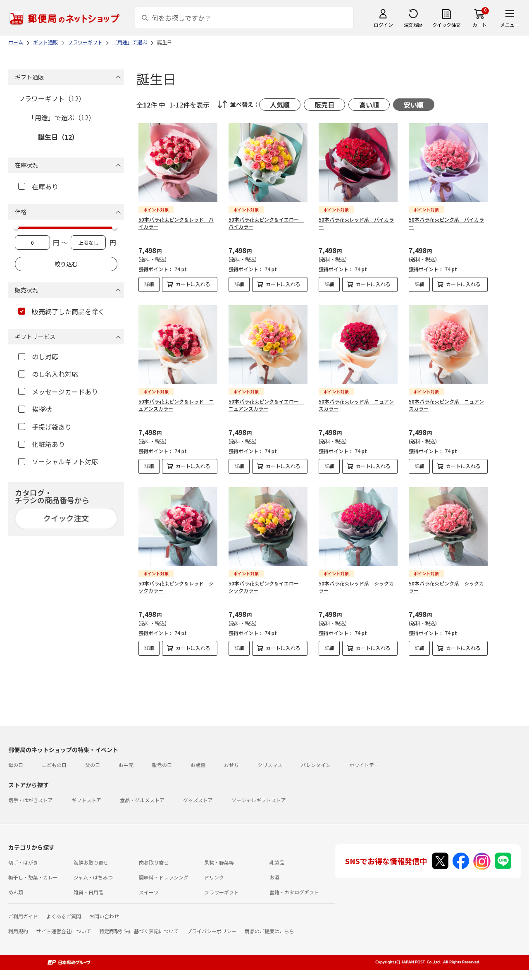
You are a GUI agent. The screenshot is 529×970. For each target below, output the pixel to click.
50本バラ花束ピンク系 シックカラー (446, 587)
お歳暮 (198, 764)
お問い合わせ (104, 916)
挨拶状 (42, 409)
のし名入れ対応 (55, 374)
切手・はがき (23, 862)
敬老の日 (162, 764)
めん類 (15, 892)
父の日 (92, 764)
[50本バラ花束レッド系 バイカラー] (358, 162)
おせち (231, 764)
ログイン (383, 24)
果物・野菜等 (219, 862)
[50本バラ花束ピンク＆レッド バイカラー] (177, 162)
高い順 (369, 105)
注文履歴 (413, 24)
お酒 (274, 877)
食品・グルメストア (142, 799)
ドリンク (214, 877)
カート (479, 24)
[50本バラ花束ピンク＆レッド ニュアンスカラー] (177, 344)
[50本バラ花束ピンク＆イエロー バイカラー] (268, 162)
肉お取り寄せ (154, 862)
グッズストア (198, 799)
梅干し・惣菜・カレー (33, 877)
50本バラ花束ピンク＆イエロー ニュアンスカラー (266, 405)
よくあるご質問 (63, 916)
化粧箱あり (48, 444)
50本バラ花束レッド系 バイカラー (356, 223)
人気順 (280, 105)
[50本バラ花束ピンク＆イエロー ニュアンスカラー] (268, 344)
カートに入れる (193, 283)
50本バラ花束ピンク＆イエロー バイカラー (266, 223)
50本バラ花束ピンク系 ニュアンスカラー (446, 405)
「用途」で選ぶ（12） (61, 117)
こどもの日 (54, 764)
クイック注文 (446, 24)
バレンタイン (316, 764)
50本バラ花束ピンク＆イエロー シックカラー (266, 587)
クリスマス (269, 764)
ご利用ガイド (23, 916)
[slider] (16, 227)
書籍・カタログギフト (294, 892)
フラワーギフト (221, 892)
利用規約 (18, 930)
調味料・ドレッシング (163, 877)
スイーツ (149, 892)
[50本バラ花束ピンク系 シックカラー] (448, 526)
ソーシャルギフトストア (258, 799)
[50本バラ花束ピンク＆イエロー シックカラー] (268, 526)
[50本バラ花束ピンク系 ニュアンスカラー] (448, 344)
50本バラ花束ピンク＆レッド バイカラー (176, 223)
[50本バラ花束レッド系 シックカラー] (358, 526)
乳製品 (276, 862)
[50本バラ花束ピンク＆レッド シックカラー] (177, 526)
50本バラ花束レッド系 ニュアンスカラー (356, 405)
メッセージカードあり (65, 392)
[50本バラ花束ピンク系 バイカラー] (448, 162)
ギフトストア (86, 799)
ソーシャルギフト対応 (65, 461)
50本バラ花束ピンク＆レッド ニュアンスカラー (176, 405)
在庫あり (45, 186)
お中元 (126, 764)
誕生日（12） (58, 137)
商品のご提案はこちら (269, 930)
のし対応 (45, 356)
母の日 (15, 764)
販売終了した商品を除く (68, 311)
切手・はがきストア (30, 799)
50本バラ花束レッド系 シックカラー (356, 587)
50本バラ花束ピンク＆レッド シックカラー (176, 587)
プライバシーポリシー (211, 930)
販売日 (324, 105)
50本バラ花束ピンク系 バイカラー (446, 223)
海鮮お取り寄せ (91, 862)
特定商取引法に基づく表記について (139, 930)
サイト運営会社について (63, 930)
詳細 (149, 283)
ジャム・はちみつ (93, 877)
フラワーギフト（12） (51, 98)
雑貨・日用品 (88, 892)
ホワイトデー (364, 764)
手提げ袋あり (51, 427)
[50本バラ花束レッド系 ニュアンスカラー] (358, 344)
